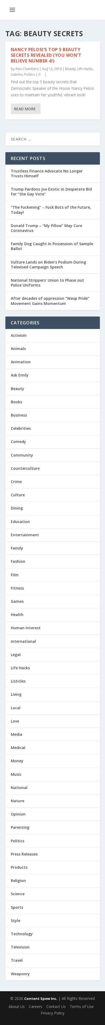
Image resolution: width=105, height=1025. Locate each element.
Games (17, 601)
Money (17, 760)
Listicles (17, 74)
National (19, 787)
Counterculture (25, 468)
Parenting (20, 827)
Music (16, 774)
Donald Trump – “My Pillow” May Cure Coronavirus (46, 228)
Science (17, 893)
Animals (18, 348)
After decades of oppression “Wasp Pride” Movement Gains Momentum (50, 301)
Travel (17, 960)
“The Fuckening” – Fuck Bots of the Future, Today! (51, 210)
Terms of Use (82, 1006)
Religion (18, 880)
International (23, 641)
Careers (35, 1006)
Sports (17, 907)
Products (19, 867)
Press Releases (24, 854)
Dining (17, 508)
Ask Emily (20, 375)
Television (20, 947)
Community (22, 455)
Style (15, 920)
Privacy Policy (52, 1013)
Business (19, 415)
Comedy (18, 441)
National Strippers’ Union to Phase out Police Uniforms (47, 283)
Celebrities (21, 428)
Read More (25, 108)
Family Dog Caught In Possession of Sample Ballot (52, 246)
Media (16, 734)
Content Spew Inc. (40, 998)
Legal (16, 654)
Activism (19, 335)
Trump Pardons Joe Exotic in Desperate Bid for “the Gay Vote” (51, 192)
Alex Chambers (26, 68)
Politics (29, 74)
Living (16, 694)
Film (15, 574)
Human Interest (26, 627)
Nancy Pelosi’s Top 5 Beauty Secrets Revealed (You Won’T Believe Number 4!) (46, 55)
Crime (16, 481)
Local (15, 707)
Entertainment (25, 534)
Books (16, 401)
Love (15, 721)
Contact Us (56, 1006)
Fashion (18, 561)
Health (17, 614)
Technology (22, 933)
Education (20, 521)
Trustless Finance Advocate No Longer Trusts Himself (47, 173)
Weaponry (20, 973)
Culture (18, 494)
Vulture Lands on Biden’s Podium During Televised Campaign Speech (48, 264)
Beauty (70, 68)
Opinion (18, 814)
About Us (17, 1006)
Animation (21, 361)
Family (17, 548)
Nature (17, 800)
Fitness (17, 588)
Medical (18, 747)
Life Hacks (85, 68)
